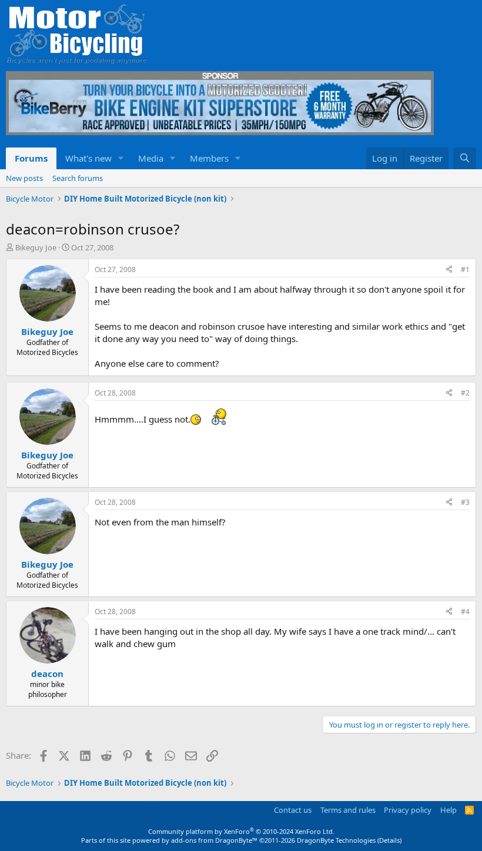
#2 (465, 393)
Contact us (293, 810)
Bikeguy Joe (35, 247)
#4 (465, 612)
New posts (24, 178)
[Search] (464, 158)
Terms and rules (348, 810)
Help (448, 810)
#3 (465, 502)
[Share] (449, 270)
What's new (88, 158)
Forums (31, 158)
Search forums (77, 178)
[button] (121, 158)
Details (389, 840)
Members (209, 158)
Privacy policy (407, 810)
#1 (465, 269)
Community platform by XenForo (241, 831)
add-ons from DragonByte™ (214, 840)
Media (150, 158)
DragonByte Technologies (336, 840)
